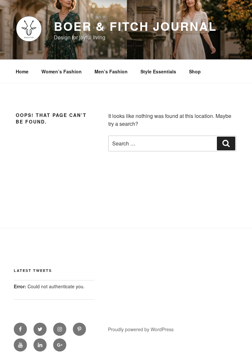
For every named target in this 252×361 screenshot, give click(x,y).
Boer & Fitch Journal (135, 25)
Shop (195, 71)
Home (22, 71)
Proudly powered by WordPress (141, 329)
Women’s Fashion (61, 71)
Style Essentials (158, 71)
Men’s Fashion (111, 71)
